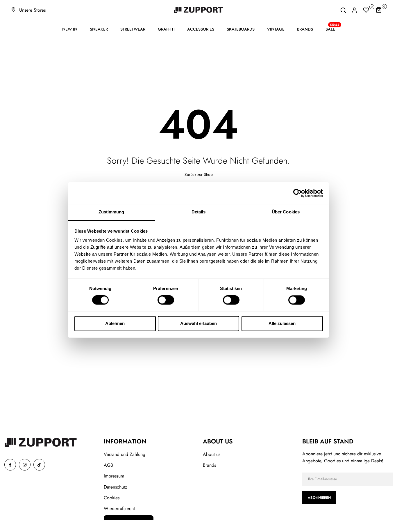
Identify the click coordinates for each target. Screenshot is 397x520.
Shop (208, 174)
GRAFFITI (166, 29)
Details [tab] (199, 211)
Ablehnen (115, 323)
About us (211, 454)
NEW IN (69, 29)
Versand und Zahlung (124, 454)
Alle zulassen (282, 323)
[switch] (166, 300)
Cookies (111, 497)
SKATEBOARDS (241, 29)
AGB (108, 465)
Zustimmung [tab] (111, 211)
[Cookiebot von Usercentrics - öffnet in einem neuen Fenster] (297, 193)
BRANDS (305, 29)
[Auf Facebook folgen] (10, 465)
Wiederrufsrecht (119, 508)
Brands (209, 465)
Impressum (114, 476)
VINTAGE (276, 29)
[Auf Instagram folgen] (25, 465)
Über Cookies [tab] (286, 211)
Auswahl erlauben (198, 323)
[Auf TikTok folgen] (39, 465)
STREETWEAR (132, 29)
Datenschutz (115, 487)
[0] (366, 10)
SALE (332, 29)
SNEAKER (99, 29)
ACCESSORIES (200, 29)
